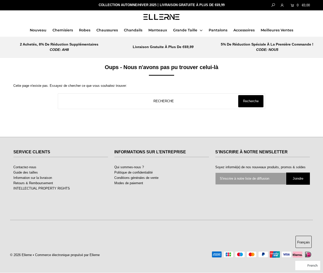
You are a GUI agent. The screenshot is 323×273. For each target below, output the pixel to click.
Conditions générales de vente (136, 178)
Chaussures (107, 30)
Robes (84, 30)
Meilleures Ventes (277, 30)
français (303, 242)
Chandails (133, 30)
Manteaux (157, 30)
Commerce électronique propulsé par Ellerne (67, 255)
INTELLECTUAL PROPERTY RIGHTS (41, 188)
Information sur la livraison (32, 178)
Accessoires (244, 30)
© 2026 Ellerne (21, 255)
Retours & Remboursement (33, 183)
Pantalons (218, 30)
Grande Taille (185, 30)
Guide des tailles (25, 172)
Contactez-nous (24, 167)
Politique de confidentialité (133, 172)
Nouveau (38, 30)
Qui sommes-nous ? (129, 167)
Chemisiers (62, 30)
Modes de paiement (128, 183)
